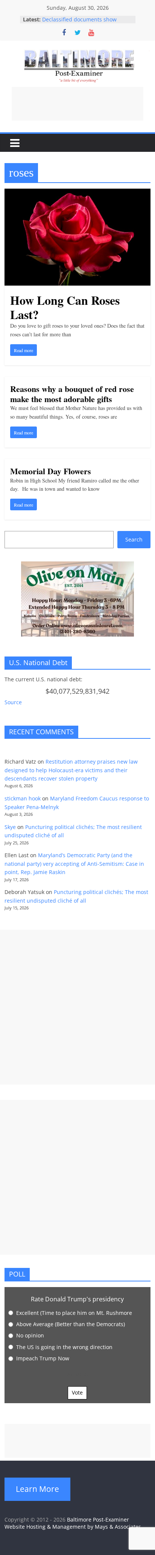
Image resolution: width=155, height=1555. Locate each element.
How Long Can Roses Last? (65, 307)
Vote (77, 1392)
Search (134, 539)
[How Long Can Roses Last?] (77, 193)
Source (13, 702)
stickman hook (23, 798)
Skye (10, 826)
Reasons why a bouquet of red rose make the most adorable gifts (72, 394)
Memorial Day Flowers (50, 471)
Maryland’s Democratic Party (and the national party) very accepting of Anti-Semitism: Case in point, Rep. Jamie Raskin (74, 864)
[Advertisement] (77, 104)
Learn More (37, 1489)
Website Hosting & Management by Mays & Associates (73, 1526)
